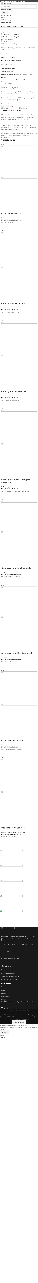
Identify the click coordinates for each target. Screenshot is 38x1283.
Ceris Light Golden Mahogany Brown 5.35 (15, 481)
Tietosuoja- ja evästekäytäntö (10, 976)
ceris (21, 74)
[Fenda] (17, 887)
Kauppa (3, 1000)
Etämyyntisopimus (6, 970)
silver (30, 74)
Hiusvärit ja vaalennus (14, 47)
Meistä (3, 990)
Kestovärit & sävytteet (29, 47)
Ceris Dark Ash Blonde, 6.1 (13, 303)
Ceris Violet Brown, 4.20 (12, 740)
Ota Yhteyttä (5, 996)
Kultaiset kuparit (6, 487)
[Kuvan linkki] (8, 931)
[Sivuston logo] (6, 3)
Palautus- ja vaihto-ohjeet (9, 979)
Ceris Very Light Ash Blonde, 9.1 (16, 568)
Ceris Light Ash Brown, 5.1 (13, 391)
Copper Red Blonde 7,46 (13, 827)
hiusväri (25, 74)
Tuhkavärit (6, 50)
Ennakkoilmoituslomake (8, 973)
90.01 (17, 74)
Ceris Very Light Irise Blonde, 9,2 (16, 653)
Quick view (3, 227)
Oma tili (3, 993)
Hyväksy (4, 1032)
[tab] (13, 80)
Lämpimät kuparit (6, 832)
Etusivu (3, 47)
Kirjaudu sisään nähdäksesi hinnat (11, 60)
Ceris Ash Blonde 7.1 (11, 213)
